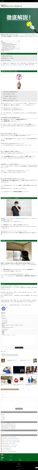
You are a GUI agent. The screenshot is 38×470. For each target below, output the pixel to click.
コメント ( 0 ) (10, 389)
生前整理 (3, 419)
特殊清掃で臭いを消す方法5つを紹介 (7, 43)
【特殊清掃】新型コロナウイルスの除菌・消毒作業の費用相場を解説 (9, 451)
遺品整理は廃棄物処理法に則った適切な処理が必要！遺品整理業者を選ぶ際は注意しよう (11, 438)
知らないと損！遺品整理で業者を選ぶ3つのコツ (7, 448)
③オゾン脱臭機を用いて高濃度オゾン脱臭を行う (9, 46)
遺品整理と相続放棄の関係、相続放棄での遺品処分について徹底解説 (9, 446)
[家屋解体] (4, 331)
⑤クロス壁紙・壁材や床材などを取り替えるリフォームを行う (11, 48)
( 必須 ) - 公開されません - (4, 397)
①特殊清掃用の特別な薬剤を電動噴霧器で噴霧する (9, 44)
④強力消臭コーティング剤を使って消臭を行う (9, 47)
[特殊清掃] (4, 332)
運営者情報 (17, 466)
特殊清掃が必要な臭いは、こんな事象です (8, 49)
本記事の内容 (4, 42)
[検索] (35, 1)
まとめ (3, 51)
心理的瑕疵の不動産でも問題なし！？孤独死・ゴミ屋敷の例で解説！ (8, 428)
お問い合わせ (20, 466)
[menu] (37, 1)
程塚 (3, 353)
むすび (19, 463)
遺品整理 (3, 414)
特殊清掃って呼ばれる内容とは (6, 50)
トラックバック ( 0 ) (28, 389)
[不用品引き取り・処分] (4, 330)
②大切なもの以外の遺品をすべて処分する (8, 45)
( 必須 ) (2, 395)
